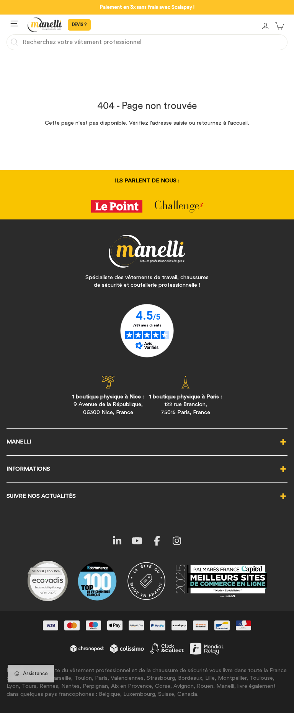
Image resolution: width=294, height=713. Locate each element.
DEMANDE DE (79, 25)
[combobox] (147, 42)
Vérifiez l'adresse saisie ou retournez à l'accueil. (189, 123)
